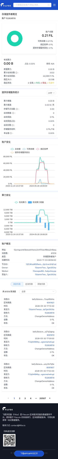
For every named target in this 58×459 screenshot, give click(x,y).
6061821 (50, 302)
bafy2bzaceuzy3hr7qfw (43, 364)
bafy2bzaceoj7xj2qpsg (43, 331)
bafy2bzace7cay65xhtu (43, 299)
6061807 (50, 367)
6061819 (50, 335)
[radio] (17, 284)
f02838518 (49, 313)
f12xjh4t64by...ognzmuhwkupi (41, 342)
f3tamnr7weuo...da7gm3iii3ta (41, 309)
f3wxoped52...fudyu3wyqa (44, 271)
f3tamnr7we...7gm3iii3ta (45, 267)
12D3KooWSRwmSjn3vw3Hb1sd (41, 264)
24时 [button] (50, 93)
